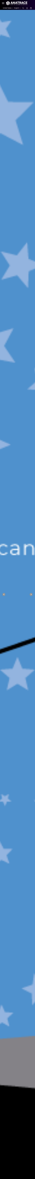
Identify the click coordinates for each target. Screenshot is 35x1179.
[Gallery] (17, 594)
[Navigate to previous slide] (3, 594)
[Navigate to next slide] (31, 594)
